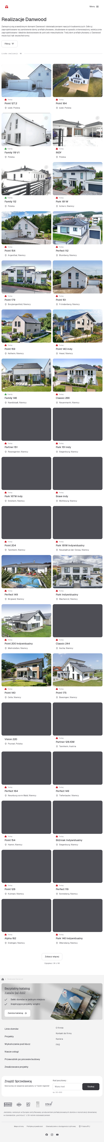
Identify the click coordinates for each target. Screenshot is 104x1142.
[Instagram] (52, 1135)
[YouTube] (57, 1135)
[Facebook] (47, 1135)
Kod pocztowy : (60, 1080)
